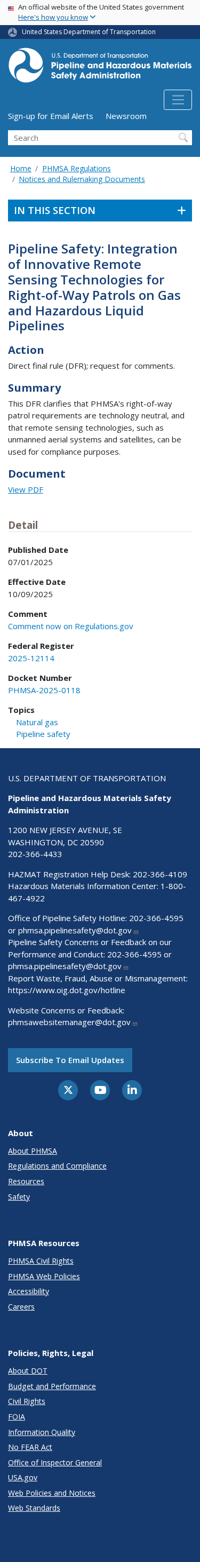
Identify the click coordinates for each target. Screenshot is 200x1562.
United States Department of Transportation (89, 31)
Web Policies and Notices (51, 1493)
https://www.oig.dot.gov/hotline (66, 990)
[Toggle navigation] (178, 100)
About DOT (27, 1371)
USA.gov (22, 1477)
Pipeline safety (43, 733)
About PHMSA (32, 1151)
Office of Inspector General (55, 1462)
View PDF (25, 489)
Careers (21, 1307)
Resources (26, 1181)
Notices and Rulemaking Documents (82, 179)
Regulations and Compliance (57, 1166)
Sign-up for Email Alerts (50, 115)
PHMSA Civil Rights (41, 1261)
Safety (19, 1197)
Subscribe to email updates (70, 1059)
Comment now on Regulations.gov (70, 626)
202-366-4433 (35, 854)
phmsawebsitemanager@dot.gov (69, 1022)
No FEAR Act (30, 1447)
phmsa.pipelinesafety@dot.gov (75, 930)
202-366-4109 (160, 874)
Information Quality (41, 1432)
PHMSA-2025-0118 (44, 690)
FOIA (16, 1417)
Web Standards (34, 1508)
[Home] (100, 68)
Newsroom (126, 115)
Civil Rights (26, 1401)
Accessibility (28, 1291)
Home (20, 168)
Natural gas (37, 722)
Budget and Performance (52, 1386)
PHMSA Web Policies (44, 1276)
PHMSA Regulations (76, 168)
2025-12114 (31, 658)
